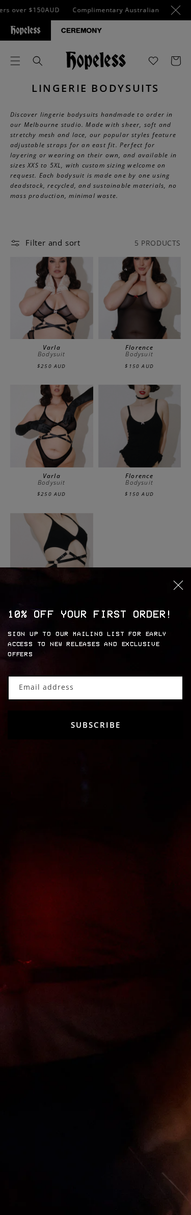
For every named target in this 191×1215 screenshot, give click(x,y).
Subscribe (96, 725)
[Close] (95, 591)
